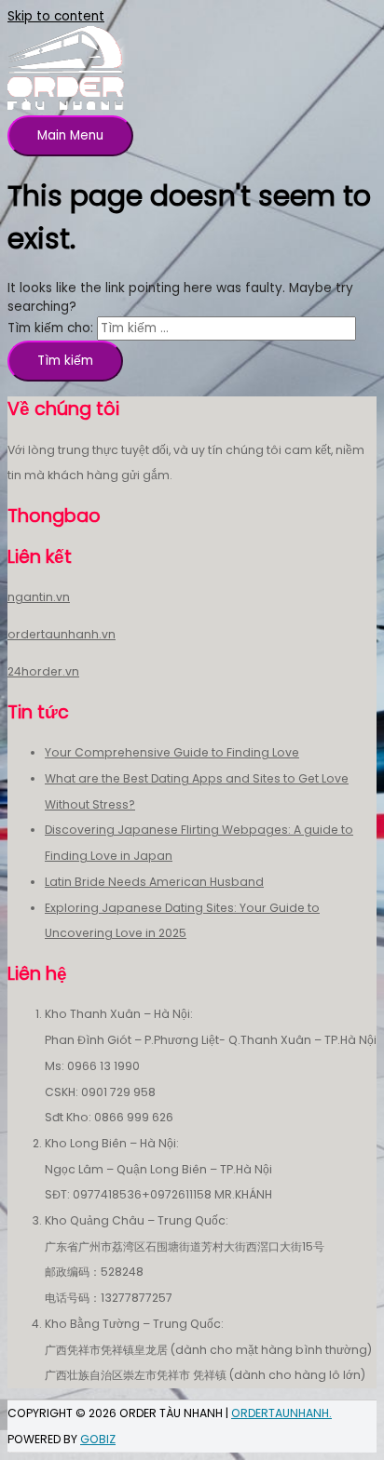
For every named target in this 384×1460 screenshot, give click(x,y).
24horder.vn (43, 671)
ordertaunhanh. (281, 1413)
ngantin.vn (38, 597)
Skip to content (55, 16)
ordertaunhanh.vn (61, 634)
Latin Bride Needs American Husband (154, 882)
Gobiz (98, 1439)
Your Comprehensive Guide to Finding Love (172, 752)
